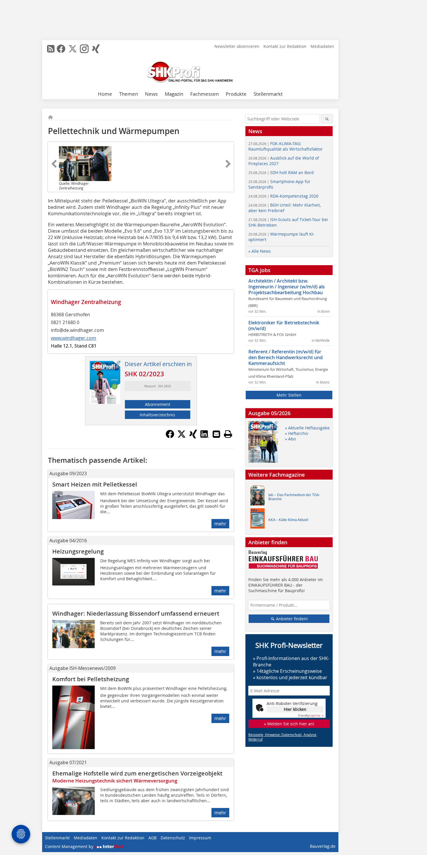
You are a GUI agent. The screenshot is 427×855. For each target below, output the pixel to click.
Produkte (236, 94)
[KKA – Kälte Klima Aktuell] (259, 519)
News (151, 94)
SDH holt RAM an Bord (281, 172)
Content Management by (69, 846)
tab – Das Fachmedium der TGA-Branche (294, 497)
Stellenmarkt (268, 94)
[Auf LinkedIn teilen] (205, 436)
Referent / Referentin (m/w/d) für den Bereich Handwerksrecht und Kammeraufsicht (285, 357)
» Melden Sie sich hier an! (289, 723)
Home (105, 94)
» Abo (290, 439)
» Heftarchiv (296, 433)
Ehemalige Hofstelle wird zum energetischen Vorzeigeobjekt (137, 773)
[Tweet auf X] (181, 436)
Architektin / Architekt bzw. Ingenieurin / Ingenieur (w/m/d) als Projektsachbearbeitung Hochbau (286, 287)
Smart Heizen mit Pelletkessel (94, 484)
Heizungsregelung (78, 551)
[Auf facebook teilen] (170, 436)
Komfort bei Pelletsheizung (90, 679)
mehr (220, 523)
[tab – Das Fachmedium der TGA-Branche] (259, 496)
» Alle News (259, 251)
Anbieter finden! (291, 618)
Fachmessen (204, 94)
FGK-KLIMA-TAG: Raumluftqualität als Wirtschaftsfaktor (285, 146)
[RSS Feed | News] (50, 49)
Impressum (200, 837)
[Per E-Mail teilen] (216, 434)
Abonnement (157, 404)
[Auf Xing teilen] (193, 436)
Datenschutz (173, 837)
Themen (128, 94)
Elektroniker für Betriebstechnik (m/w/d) (283, 325)
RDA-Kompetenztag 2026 (283, 196)
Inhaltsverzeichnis (157, 414)
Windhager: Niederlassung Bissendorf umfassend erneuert (135, 613)
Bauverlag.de (323, 846)
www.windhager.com (73, 338)
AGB (152, 837)
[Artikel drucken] (228, 434)
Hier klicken (295, 709)
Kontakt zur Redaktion (284, 46)
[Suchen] (327, 118)
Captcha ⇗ (311, 715)
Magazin (174, 94)
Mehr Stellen (289, 395)
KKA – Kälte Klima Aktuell (288, 520)
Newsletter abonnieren (236, 46)
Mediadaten (322, 46)
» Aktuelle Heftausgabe (307, 428)
